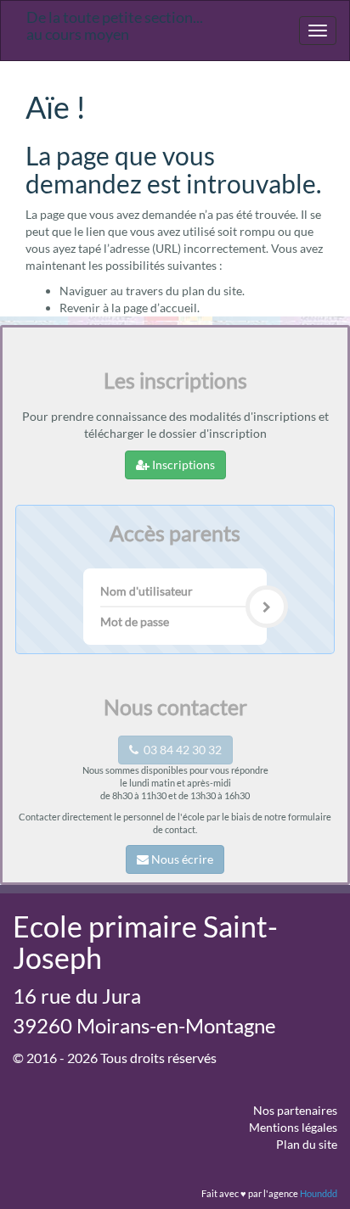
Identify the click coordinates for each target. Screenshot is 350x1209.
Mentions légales (293, 1127)
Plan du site (306, 1144)
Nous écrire (181, 859)
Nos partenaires (295, 1110)
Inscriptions (182, 464)
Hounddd (318, 1193)
